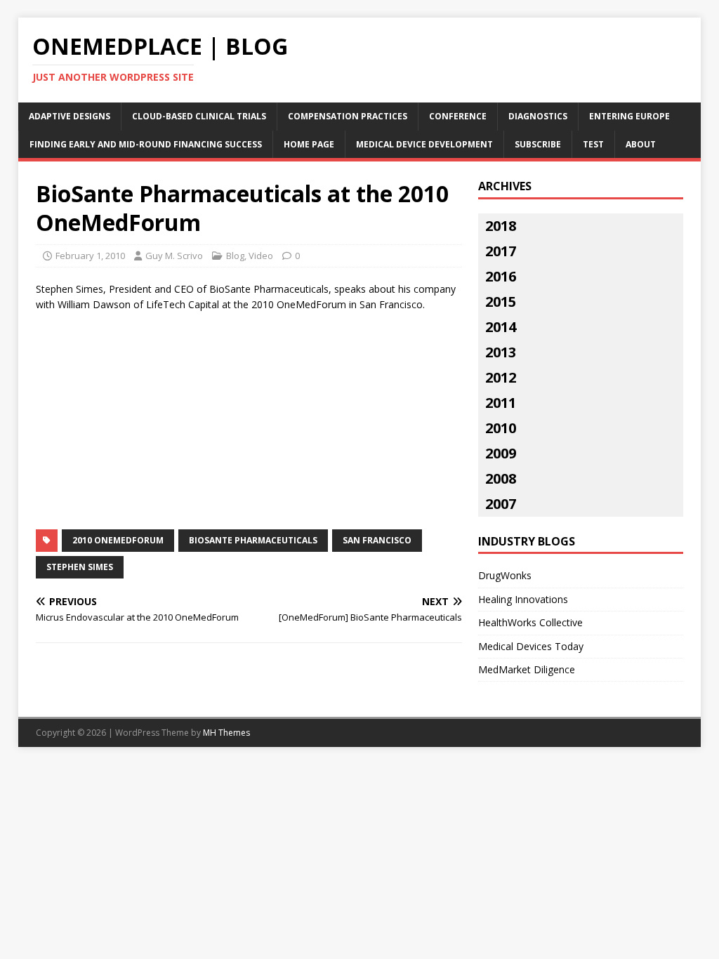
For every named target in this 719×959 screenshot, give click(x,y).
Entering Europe (629, 116)
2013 (500, 352)
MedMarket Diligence (526, 669)
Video (261, 255)
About (641, 144)
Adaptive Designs (69, 116)
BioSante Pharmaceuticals (253, 540)
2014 (500, 326)
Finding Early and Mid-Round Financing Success (145, 144)
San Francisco (377, 540)
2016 (500, 276)
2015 (500, 301)
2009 (500, 453)
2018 (500, 225)
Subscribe (538, 144)
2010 (500, 427)
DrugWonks (505, 575)
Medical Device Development (424, 144)
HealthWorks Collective (530, 622)
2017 (500, 251)
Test (593, 144)
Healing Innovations (523, 599)
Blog (235, 255)
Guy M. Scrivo (174, 255)
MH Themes (226, 733)
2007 (500, 503)
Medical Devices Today (530, 646)
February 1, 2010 (90, 255)
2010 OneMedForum (118, 540)
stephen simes (79, 567)
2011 (500, 402)
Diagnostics (537, 116)
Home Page (309, 144)
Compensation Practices (347, 116)
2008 (500, 478)
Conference (458, 116)
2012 (500, 377)
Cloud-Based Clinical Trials (199, 116)
